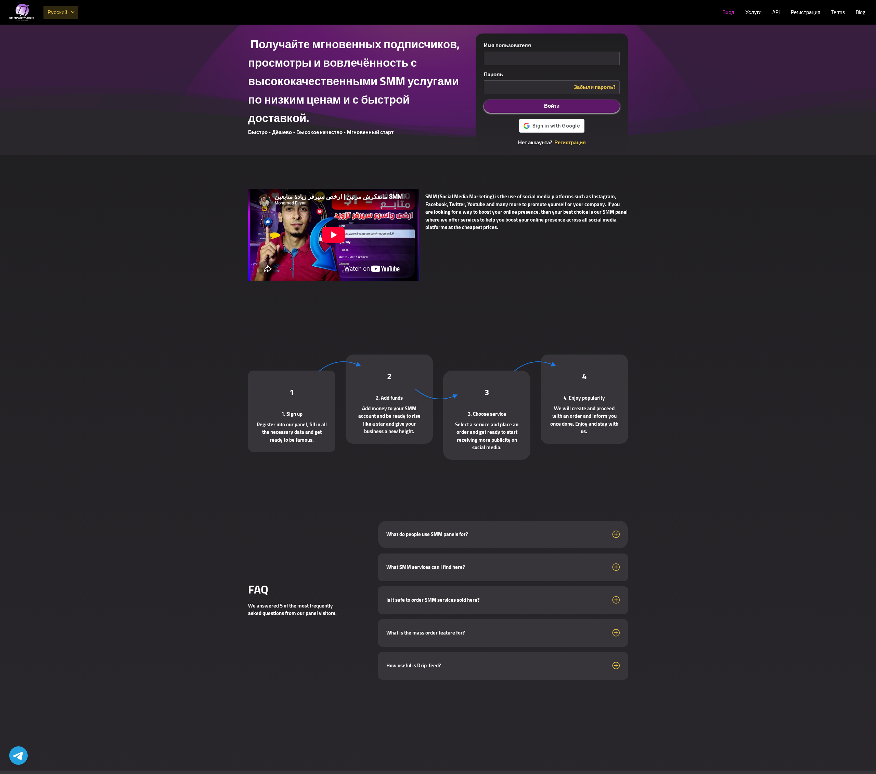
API (776, 12)
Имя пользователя (507, 46)
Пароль (493, 75)
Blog (860, 12)
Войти (551, 106)
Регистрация (805, 12)
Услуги (753, 12)
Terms (838, 12)
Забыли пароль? (595, 87)
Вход (728, 12)
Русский (57, 12)
